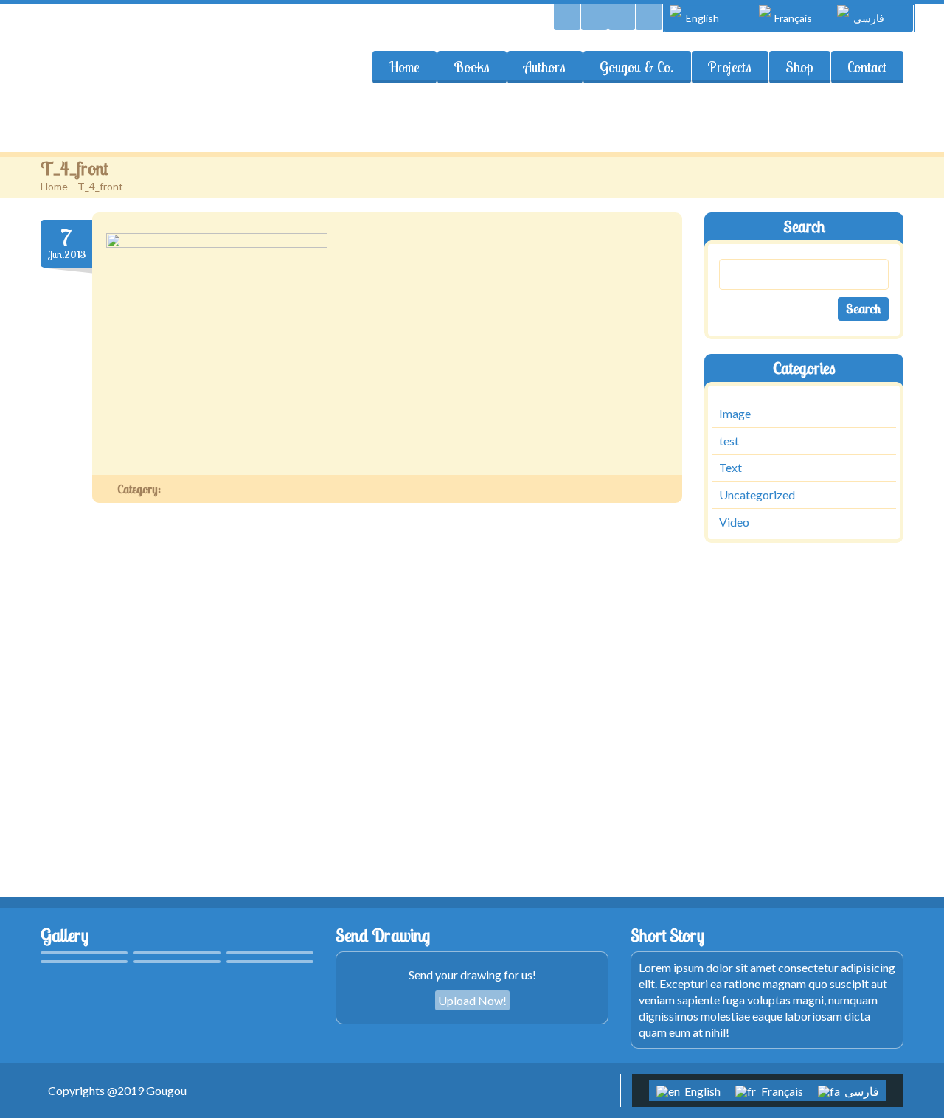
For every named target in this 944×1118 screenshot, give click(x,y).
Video (734, 522)
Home (404, 67)
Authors (545, 67)
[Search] (567, 17)
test (729, 441)
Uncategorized (757, 494)
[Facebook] (621, 17)
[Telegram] (594, 17)
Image (735, 413)
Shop (799, 67)
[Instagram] (649, 17)
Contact (866, 67)
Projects (730, 67)
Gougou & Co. (637, 67)
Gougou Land (119, 63)
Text (730, 468)
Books (472, 67)
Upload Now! (472, 1000)
